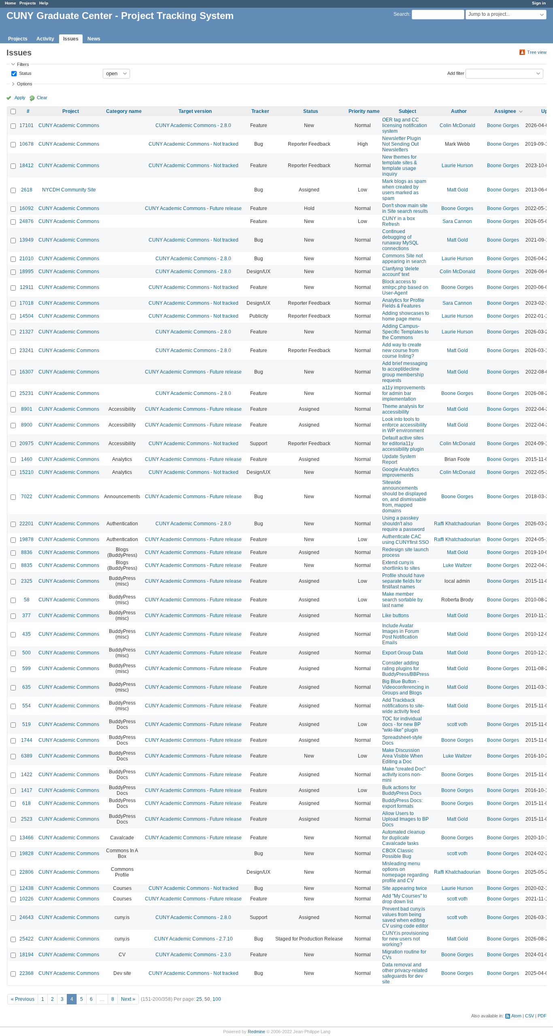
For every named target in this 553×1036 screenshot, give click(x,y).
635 (26, 687)
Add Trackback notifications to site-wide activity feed (403, 705)
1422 (26, 774)
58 (27, 600)
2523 (26, 819)
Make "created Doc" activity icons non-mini (403, 774)
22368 (26, 973)
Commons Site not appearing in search (404, 258)
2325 (26, 581)
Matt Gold (457, 190)
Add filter (455, 72)
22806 (26, 872)
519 (26, 724)
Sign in (539, 3)
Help (43, 3)
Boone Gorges (503, 125)
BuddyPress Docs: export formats (402, 803)
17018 (26, 303)
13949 (26, 240)
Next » (128, 999)
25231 (26, 393)
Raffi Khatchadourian (457, 523)
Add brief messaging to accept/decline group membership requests (405, 372)
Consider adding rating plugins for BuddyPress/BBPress (405, 668)
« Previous (22, 999)
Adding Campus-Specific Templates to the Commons (405, 331)
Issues (71, 39)
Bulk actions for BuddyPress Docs (401, 790)
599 (26, 668)
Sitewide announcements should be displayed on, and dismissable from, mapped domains (404, 497)
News (93, 39)
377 (26, 615)
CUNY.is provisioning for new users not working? (405, 938)
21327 (26, 332)
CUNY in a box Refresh (398, 221)
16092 (26, 208)
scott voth (457, 724)
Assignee (505, 111)
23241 (26, 350)
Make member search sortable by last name (402, 599)
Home (10, 3)
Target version (195, 111)
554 (26, 706)
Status (25, 72)
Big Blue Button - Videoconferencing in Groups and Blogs (405, 687)
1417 (26, 790)
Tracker (260, 111)
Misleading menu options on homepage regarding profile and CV (405, 872)
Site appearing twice (404, 888)
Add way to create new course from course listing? (401, 350)
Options (24, 83)
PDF (542, 1015)
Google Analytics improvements (400, 472)
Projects (27, 3)
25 (199, 999)
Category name (124, 111)
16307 (26, 372)
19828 (26, 853)
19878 (26, 539)
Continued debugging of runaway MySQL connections (400, 240)
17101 (26, 125)
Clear (42, 97)
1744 (26, 740)
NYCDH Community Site (69, 190)
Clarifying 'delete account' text (400, 271)
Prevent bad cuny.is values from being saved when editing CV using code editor (405, 917)
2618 (26, 190)
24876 (26, 221)
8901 (26, 409)
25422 (26, 939)
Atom (516, 1015)
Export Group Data (402, 653)
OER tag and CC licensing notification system (404, 125)
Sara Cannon (457, 221)
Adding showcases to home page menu (405, 316)
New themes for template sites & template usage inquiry (399, 165)
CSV (529, 1015)
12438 (26, 888)
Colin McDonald (457, 125)
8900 (26, 425)
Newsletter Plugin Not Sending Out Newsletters (401, 144)
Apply (20, 97)
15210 (26, 472)
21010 (26, 258)
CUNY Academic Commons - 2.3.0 (193, 954)
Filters (23, 64)
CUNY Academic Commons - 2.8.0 (193, 125)
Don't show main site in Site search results (405, 208)
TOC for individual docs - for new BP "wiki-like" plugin (402, 724)
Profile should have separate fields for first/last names (403, 581)
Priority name (364, 111)
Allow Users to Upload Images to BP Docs (405, 819)
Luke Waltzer (457, 565)
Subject (407, 111)
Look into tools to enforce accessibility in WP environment (404, 424)
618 (26, 803)
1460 (26, 459)
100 (217, 999)
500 (26, 653)
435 (26, 634)
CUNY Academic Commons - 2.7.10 (193, 939)
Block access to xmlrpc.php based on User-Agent (405, 287)
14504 (26, 316)
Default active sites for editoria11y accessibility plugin (403, 443)
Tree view (537, 52)
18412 (26, 165)
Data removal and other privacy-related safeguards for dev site (405, 973)
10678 (26, 144)
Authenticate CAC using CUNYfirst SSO (405, 539)
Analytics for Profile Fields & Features (403, 303)
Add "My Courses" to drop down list (404, 898)
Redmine (256, 1031)
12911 (27, 287)
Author (459, 111)
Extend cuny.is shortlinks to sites (401, 565)
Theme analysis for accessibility (403, 409)
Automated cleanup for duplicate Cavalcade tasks (403, 837)
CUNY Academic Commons (68, 125)
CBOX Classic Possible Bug (397, 853)
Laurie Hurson (457, 165)
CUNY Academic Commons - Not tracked (193, 144)
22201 (26, 523)
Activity (45, 39)
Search (401, 14)
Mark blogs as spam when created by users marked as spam (404, 189)
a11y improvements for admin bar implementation (403, 393)
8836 (26, 552)
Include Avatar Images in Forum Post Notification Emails (400, 634)
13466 (26, 838)
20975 (26, 443)
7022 (26, 496)
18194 (26, 954)
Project (70, 111)
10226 (26, 899)
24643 (26, 917)
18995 (26, 271)
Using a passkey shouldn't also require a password (403, 523)
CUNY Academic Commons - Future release (193, 208)
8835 (26, 565)
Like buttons (395, 615)
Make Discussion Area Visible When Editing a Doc (402, 755)
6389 (26, 756)
